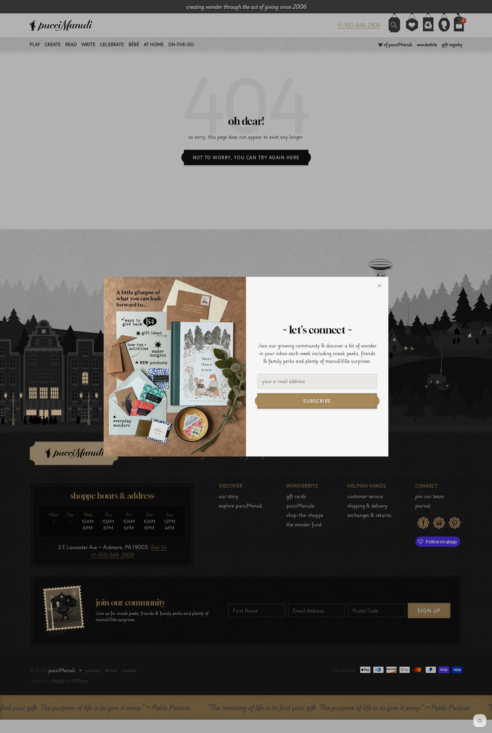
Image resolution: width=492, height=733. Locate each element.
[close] (380, 286)
